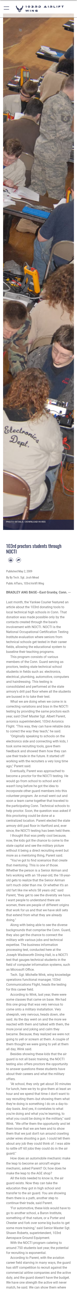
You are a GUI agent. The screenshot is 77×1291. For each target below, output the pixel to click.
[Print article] (10, 560)
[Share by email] (18, 560)
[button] (6, 8)
